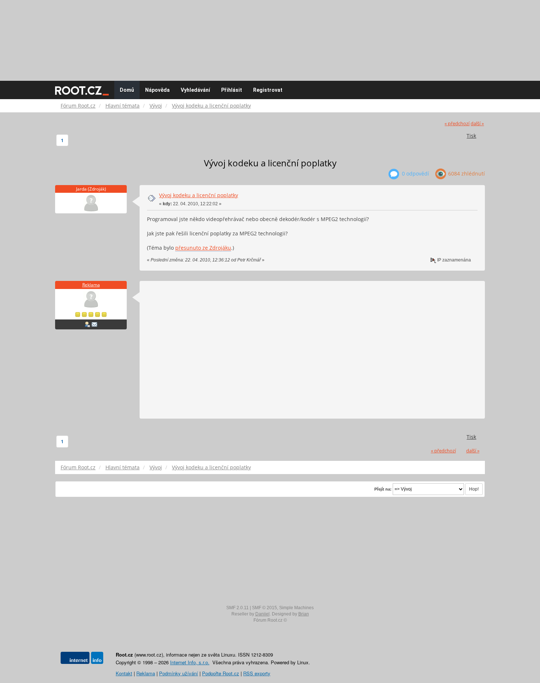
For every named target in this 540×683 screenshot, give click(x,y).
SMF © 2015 (264, 607)
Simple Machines (296, 607)
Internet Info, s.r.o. (189, 662)
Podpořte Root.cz (220, 673)
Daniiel (262, 614)
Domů (127, 90)
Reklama (91, 285)
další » (477, 123)
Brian (303, 614)
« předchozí (456, 123)
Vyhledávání (195, 90)
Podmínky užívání (178, 673)
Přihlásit (231, 90)
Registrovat (267, 90)
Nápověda (157, 90)
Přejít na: (383, 489)
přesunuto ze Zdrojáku (203, 247)
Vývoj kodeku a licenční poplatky (198, 195)
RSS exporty (256, 673)
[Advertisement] (270, 36)
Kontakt (124, 673)
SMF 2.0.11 (237, 607)
